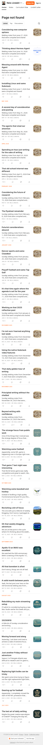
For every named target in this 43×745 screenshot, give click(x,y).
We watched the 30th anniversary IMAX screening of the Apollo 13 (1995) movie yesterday (14, 554)
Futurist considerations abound (13, 228)
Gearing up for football (12, 690)
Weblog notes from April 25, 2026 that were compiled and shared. (15, 156)
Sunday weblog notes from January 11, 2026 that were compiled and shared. (15, 295)
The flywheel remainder (13, 211)
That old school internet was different (15, 169)
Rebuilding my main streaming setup (16, 602)
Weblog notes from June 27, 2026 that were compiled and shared (14, 36)
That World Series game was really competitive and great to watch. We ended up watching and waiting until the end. (16, 472)
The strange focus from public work (16, 431)
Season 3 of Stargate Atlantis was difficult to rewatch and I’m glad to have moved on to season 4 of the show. (15, 659)
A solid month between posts (15, 580)
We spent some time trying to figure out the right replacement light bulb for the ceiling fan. (15, 678)
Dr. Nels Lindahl (13, 40)
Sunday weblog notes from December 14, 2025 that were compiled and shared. (16, 357)
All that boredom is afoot (13, 566)
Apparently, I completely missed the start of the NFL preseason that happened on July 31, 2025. (15, 694)
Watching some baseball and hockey (15, 490)
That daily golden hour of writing (13, 370)
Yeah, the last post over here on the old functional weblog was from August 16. (15, 584)
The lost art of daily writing (14, 711)
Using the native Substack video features (14, 351)
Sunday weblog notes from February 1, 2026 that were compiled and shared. (16, 234)
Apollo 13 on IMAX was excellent (12, 549)
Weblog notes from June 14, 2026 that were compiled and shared (14, 71)
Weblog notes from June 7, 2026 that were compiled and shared (16, 90)
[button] (4, 7)
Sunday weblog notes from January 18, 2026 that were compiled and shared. (15, 276)
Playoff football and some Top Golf (15, 271)
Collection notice (34, 734)
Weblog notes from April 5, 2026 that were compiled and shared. (16, 175)
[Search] (39, 23)
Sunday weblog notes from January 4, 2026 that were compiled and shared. (16, 314)
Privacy (21, 734)
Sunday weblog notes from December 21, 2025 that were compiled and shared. (16, 338)
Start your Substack (17, 738)
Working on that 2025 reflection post (12, 308)
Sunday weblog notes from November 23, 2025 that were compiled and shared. (13, 418)
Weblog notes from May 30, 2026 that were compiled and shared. (14, 132)
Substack (12, 742)
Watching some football (13, 449)
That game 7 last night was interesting (14, 466)
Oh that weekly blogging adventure (13, 525)
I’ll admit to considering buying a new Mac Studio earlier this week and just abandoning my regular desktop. (16, 608)
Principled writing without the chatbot (15, 393)
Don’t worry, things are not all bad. (15, 569)
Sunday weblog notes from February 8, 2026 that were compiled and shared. (16, 215)
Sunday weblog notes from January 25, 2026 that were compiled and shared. (15, 257)
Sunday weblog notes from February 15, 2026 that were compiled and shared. (16, 199)
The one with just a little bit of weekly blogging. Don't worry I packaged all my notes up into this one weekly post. (16, 512)
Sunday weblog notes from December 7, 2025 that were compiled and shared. (16, 375)
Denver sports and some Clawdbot (13, 252)
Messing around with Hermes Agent (15, 66)
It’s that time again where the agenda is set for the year (15, 290)
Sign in (38, 3)
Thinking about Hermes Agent (16, 48)
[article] (21, 36)
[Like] (3, 43)
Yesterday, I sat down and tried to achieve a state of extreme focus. (14, 640)
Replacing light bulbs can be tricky (15, 672)
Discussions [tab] (19, 23)
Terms (26, 734)
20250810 (6, 620)
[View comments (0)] (11, 43)
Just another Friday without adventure (15, 654)
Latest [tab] (5, 23)
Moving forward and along (14, 636)
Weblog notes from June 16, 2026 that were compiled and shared (14, 52)
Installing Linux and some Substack (14, 84)
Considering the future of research (13, 193)
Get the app (30, 738)
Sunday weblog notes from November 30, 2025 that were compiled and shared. (13, 399)
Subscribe (30, 3)
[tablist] (13, 23)
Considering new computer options (14, 31)
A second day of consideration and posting (16, 108)
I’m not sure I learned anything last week (16, 332)
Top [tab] (11, 23)
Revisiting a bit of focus (13, 508)
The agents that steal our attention (13, 127)
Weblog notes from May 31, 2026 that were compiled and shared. (14, 114)
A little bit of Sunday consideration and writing (15, 624)
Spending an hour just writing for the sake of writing (15, 151)
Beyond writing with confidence (11, 412)
